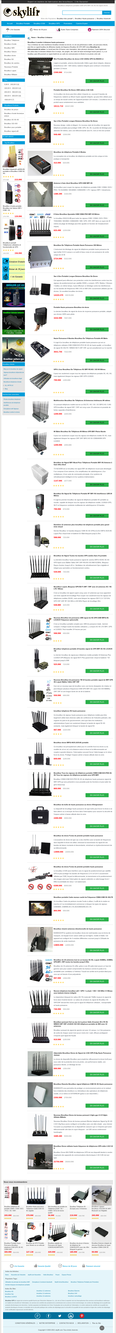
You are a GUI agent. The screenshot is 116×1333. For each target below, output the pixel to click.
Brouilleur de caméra (11, 63)
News (7, 1275)
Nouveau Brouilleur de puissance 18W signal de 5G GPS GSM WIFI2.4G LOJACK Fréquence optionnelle (81, 619)
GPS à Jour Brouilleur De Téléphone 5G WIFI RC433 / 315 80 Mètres (79, 369)
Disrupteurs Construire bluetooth (42, 1282)
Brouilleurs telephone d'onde (12, 382)
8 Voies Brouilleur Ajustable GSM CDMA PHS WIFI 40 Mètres (77, 214)
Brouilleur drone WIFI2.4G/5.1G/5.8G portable (71, 742)
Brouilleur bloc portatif (64, 18)
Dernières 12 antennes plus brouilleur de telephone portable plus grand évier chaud (81, 526)
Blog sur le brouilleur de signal (13, 369)
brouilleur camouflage (75, 1296)
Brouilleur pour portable (12, 127)
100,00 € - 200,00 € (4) (12, 88)
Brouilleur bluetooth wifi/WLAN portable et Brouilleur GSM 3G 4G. (14, 171)
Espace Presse (66, 1275)
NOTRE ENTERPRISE (47, 1323)
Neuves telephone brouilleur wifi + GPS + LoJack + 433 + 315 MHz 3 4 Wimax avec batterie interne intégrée (83, 992)
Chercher (107, 13)
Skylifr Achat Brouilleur (61, 1282)
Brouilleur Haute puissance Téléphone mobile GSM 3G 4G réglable (35, 1209)
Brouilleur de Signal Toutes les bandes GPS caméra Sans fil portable (80, 556)
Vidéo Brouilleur (48, 1275)
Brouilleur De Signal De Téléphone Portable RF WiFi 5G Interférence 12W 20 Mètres (83, 495)
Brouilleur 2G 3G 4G (11, 120)
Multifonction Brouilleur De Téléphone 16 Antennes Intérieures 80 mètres (82, 400)
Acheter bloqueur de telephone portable (17, 1285)
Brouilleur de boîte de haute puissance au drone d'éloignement (78, 805)
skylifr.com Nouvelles (34, 1275)
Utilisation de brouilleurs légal (13, 378)
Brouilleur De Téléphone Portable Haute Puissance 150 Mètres (78, 245)
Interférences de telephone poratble (12, 404)
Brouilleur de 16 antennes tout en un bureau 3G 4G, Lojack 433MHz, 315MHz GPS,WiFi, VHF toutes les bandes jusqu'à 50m (83, 961)
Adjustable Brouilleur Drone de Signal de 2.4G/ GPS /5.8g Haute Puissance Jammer (82, 1054)
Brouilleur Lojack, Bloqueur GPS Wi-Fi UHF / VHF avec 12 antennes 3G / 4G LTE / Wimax (83, 588)
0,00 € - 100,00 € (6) (11, 84)
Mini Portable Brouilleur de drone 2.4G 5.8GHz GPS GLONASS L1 (79, 59)
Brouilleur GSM (39, 23)
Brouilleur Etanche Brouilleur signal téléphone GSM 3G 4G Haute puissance (83, 1084)
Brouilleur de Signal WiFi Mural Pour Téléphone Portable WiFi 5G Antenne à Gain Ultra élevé (83, 463)
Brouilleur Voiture (10, 52)
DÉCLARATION (83, 1323)
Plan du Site (96, 1323)
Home (33, 37)
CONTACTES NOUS (66, 1323)
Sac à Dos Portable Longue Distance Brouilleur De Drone (76, 121)
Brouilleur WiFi (9, 48)
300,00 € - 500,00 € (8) (12, 96)
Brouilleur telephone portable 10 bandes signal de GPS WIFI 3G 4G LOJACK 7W (83, 650)
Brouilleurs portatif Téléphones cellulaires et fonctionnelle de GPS (12, 245)
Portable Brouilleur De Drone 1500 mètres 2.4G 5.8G (73, 90)
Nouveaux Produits (11, 67)
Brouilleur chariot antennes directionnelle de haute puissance (78, 929)
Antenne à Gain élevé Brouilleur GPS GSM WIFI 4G (73, 183)
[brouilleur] (24, 18)
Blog (6, 389)
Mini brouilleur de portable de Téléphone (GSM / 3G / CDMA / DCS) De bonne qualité (57, 1209)
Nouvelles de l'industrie (18, 1275)
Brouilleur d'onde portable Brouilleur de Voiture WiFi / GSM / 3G (12, 208)
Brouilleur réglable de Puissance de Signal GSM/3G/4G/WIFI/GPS (55, 1245)
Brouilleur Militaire (10, 74)
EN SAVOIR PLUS (97, 81)
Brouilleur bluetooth (104, 18)
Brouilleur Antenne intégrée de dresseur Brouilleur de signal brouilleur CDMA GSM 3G (101, 1245)
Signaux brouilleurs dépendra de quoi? (14, 374)
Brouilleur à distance (45, 37)
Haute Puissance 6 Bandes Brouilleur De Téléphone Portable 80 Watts (81, 338)
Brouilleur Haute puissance (84, 18)
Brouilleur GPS (54, 23)
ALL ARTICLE (9, 385)
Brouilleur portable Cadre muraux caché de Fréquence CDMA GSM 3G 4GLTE (83, 897)
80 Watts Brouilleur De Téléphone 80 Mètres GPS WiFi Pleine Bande (80, 431)
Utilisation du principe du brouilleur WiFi (17, 1282)
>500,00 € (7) (9, 100)
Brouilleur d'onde (10, 44)
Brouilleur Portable (23, 23)
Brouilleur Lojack (10, 71)
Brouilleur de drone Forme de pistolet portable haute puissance (78, 836)
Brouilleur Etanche (74, 1291)
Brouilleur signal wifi (11, 131)
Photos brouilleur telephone (12, 399)
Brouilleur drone (10, 55)
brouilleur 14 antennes (44, 1293)
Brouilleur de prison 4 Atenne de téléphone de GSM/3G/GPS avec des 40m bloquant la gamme (79, 1246)
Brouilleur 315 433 (10, 123)
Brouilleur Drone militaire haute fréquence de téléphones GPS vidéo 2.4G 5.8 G (83, 1147)
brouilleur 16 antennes (44, 1296)
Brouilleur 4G (9, 1291)
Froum (57, 1275)
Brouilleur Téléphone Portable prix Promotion (85, 1282)
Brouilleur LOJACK (11, 1297)
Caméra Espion (82, 23)
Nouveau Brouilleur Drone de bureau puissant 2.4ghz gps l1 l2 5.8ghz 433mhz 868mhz (80, 1116)
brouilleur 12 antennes (44, 1291)
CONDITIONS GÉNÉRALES (25, 1323)
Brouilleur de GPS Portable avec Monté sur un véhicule (35, 1244)
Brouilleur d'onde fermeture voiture (14, 114)
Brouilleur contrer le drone (12, 412)
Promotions (68, 23)
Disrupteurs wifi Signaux (11, 409)
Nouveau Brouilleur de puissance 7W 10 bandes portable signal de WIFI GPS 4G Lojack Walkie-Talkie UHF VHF (83, 681)
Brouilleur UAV (72, 1293)
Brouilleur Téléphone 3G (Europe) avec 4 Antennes (78, 1207)
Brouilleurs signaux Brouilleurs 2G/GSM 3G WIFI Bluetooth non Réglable (101, 1209)
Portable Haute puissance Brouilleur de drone (71, 307)
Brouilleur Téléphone (11, 40)
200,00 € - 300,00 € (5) (12, 92)
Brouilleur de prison (11, 109)
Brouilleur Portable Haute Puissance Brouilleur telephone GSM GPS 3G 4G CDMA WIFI (13, 1246)
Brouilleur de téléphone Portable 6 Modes (70, 152)
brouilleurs (68, 2)
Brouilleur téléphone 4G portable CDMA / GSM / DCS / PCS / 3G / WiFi (13, 1209)
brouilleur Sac (9, 1294)
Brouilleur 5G (9, 59)
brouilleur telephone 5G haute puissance (69, 711)
